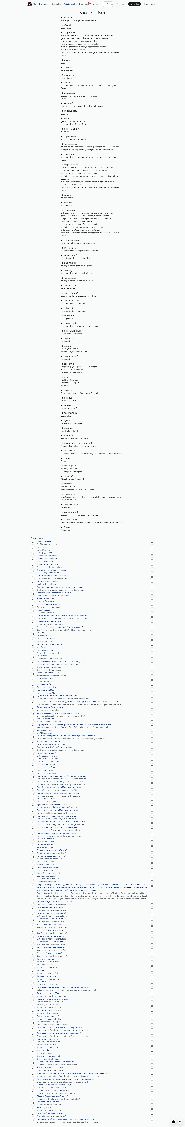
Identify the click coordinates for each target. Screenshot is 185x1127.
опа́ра (67, 458)
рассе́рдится (54, 741)
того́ (67, 1073)
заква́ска (68, 405)
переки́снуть (70, 136)
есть (82, 587)
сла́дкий (44, 861)
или (49, 558)
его (78, 587)
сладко (43, 558)
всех (64, 901)
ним (52, 890)
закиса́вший (70, 247)
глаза (76, 701)
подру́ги (88, 724)
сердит (44, 690)
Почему (40, 621)
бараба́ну (48, 713)
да (145, 884)
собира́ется (46, 592)
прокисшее (45, 758)
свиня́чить (69, 494)
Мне (39, 713)
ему (68, 827)
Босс (39, 592)
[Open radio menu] (173, 1121)
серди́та (90, 1079)
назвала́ (72, 821)
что (65, 587)
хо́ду (93, 701)
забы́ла (55, 987)
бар (77, 887)
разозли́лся (46, 661)
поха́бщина (70, 465)
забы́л (79, 1073)
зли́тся (44, 764)
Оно (39, 867)
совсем (75, 627)
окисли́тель (70, 450)
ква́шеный (69, 92)
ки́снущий (69, 270)
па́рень (140, 884)
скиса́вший (69, 315)
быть (48, 987)
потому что (65, 661)
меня (69, 592)
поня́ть (53, 776)
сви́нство (68, 390)
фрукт (44, 1056)
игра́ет (58, 1079)
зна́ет (45, 810)
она (73, 661)
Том (38, 604)
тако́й (48, 747)
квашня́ (68, 376)
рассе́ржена (57, 644)
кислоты (61, 1119)
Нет (69, 627)
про (84, 1073)
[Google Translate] (117, 4)
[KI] (123, 4)
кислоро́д (68, 338)
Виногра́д (41, 552)
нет (80, 627)
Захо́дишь (65, 887)
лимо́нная (52, 1119)
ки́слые (48, 541)
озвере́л (100, 701)
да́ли (74, 735)
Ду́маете (40, 1096)
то (59, 821)
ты (45, 621)
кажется (44, 901)
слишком (54, 570)
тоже (43, 644)
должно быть (47, 999)
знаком (57, 890)
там (118, 701)
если (55, 713)
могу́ (74, 587)
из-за (107, 701)
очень (50, 564)
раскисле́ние (70, 476)
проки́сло (56, 878)
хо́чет (43, 787)
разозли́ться (57, 592)
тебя (49, 684)
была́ (48, 644)
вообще (143, 887)
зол (42, 684)
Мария (40, 724)
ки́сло (67, 59)
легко (46, 581)
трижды (114, 884)
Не (38, 547)
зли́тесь (61, 924)
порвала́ (77, 1033)
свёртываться (71, 164)
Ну (38, 695)
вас (46, 718)
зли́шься (59, 621)
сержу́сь (44, 976)
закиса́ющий (70, 255)
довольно (52, 1084)
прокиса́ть (69, 154)
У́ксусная (41, 1119)
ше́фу (81, 701)
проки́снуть (70, 82)
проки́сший (70, 285)
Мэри (57, 604)
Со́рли (67, 527)
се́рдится (53, 638)
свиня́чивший (71, 519)
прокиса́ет (54, 581)
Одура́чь (41, 884)
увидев (60, 724)
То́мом (63, 850)
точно (126, 884)
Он (38, 861)
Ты (38, 753)
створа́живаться (72, 240)
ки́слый (67, 25)
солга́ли (73, 833)
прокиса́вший (71, 293)
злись (42, 632)
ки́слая (56, 873)
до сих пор (55, 695)
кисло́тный (69, 74)
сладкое (44, 867)
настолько (51, 587)
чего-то (113, 701)
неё (54, 936)
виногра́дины (46, 575)
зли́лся (59, 707)
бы (39, 644)
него (77, 776)
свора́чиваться (71, 210)
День (88, 1073)
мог (94, 884)
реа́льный (117, 887)
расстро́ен (55, 850)
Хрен (75, 890)
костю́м (99, 887)
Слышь (40, 701)
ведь (42, 1061)
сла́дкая (44, 873)
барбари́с (68, 435)
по (90, 701)
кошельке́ (106, 724)
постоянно (54, 901)
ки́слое (56, 564)
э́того (52, 887)
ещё (45, 627)
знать (48, 787)
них (52, 907)
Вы (38, 627)
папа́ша (44, 890)
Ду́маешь (41, 1090)
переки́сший (70, 277)
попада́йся (66, 701)
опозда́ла (79, 661)
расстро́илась (49, 724)
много (51, 1079)
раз (51, 884)
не (70, 587)
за (56, 821)
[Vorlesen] (62, 18)
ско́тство (68, 483)
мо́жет (46, 776)
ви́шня (67, 345)
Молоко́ (40, 581)
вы (64, 833)
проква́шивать (71, 143)
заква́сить (69, 202)
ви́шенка (68, 427)
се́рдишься (52, 856)
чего (64, 776)
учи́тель (62, 713)
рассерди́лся (46, 604)
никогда (42, 707)
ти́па (58, 887)
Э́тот (39, 570)
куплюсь (92, 890)
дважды (79, 884)
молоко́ (51, 672)
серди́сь (43, 547)
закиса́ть (68, 118)
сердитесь (52, 627)
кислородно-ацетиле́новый (78, 443)
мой (38, 890)
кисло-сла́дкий (71, 128)
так (48, 850)
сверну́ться (69, 32)
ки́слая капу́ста (71, 504)
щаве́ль (68, 420)
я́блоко (43, 564)
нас (45, 770)
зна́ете (46, 887)
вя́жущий (68, 103)
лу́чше (55, 701)
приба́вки (81, 735)
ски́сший (68, 308)
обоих (51, 718)
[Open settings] (180, 1121)
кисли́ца (68, 397)
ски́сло (47, 655)
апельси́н (45, 570)
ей (67, 735)
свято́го (94, 1073)
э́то (86, 890)
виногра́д (45, 615)
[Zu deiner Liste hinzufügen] (152, 542)
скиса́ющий (70, 323)
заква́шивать (70, 110)
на (62, 575)
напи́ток (45, 1067)
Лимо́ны (41, 541)
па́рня (56, 1073)
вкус (66, 575)
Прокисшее (42, 672)
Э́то (38, 558)
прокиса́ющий (71, 300)
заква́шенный (71, 512)
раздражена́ (52, 735)
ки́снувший (70, 262)
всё (41, 627)
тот (134, 884)
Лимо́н (40, 610)
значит (108, 887)
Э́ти (38, 575)
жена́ (76, 1079)
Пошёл (66, 890)
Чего (39, 678)
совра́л (73, 827)
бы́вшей (80, 724)
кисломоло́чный (72, 330)
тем (60, 735)
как (87, 884)
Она (38, 638)
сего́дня (47, 701)
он (86, 701)
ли (79, 890)
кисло (54, 558)
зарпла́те (92, 735)
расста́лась (78, 1027)
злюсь (50, 958)
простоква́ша (70, 412)
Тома (94, 724)
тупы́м (83, 821)
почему (43, 695)
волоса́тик (69, 363)
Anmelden (134, 4)
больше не (49, 1061)
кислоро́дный (71, 356)
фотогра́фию (69, 724)
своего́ (50, 1073)
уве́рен (41, 804)
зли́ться (68, 17)
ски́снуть (68, 67)
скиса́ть (68, 194)
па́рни (58, 1010)
